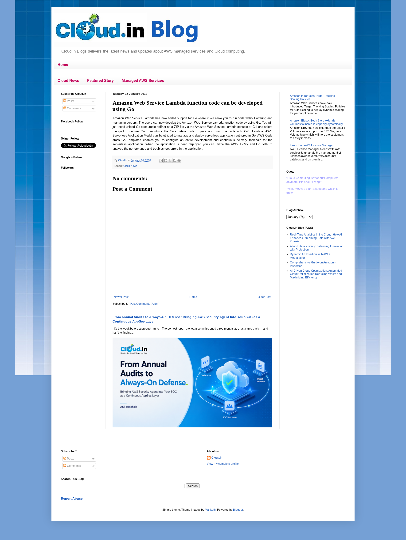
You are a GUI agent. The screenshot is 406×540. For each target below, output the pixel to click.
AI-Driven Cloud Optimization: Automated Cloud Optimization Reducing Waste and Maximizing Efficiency (316, 274)
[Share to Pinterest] (179, 160)
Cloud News (68, 81)
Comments (73, 108)
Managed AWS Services (143, 81)
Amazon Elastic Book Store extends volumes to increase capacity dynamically (316, 122)
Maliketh (210, 509)
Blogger (238, 509)
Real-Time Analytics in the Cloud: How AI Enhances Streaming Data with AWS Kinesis (316, 238)
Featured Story (100, 81)
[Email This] (161, 160)
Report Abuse (72, 498)
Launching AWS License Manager (311, 145)
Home (63, 65)
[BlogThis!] (165, 160)
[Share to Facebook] (174, 160)
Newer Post (121, 297)
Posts (70, 101)
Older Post (264, 297)
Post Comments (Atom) (144, 303)
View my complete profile (223, 463)
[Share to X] (170, 160)
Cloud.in (216, 457)
